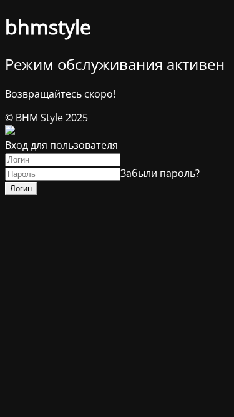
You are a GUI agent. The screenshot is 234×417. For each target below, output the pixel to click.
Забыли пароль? (160, 173)
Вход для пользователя (61, 145)
